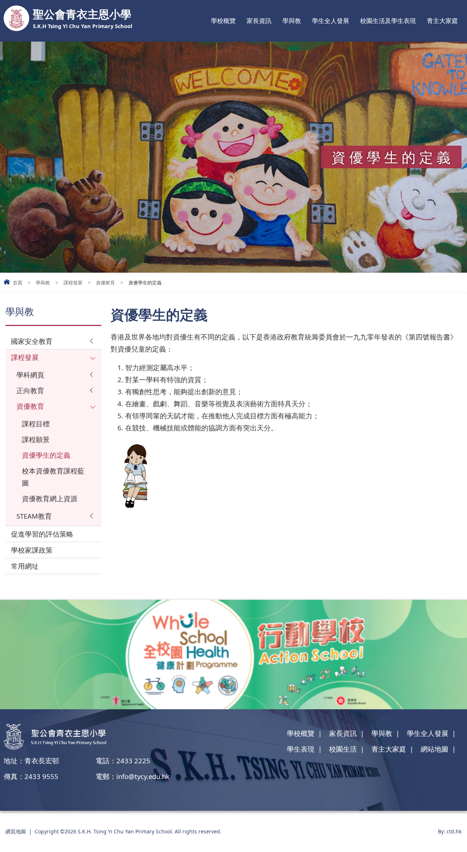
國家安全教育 (32, 341)
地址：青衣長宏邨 (31, 760)
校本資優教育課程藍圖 (53, 476)
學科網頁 (30, 374)
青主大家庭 (442, 20)
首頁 (17, 282)
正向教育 (30, 390)
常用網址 (25, 566)
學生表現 (300, 748)
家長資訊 (259, 20)
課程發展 (72, 282)
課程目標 (36, 423)
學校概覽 (223, 20)
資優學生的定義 (46, 455)
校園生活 (343, 748)
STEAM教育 (34, 516)
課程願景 (36, 439)
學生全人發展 (330, 20)
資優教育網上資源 (49, 498)
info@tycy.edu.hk (143, 776)
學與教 (291, 20)
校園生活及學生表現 (388, 20)
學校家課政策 (32, 549)
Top (448, 821)
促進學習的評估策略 (42, 533)
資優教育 (105, 282)
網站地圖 (434, 748)
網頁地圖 (15, 831)
